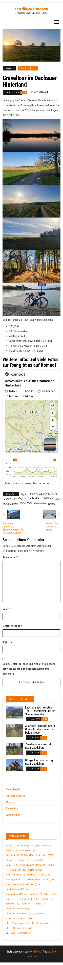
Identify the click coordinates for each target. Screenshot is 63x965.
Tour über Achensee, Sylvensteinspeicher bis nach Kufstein (13, 528)
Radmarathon (14, 894)
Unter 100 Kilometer (17, 908)
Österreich (25, 918)
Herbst (40, 865)
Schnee (49, 894)
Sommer (12, 899)
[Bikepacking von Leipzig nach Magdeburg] (14, 764)
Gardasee (12, 865)
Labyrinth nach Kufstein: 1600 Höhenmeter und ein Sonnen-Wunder (40, 711)
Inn (51, 865)
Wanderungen (13, 814)
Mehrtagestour (15, 884)
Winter (51, 504)
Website (7, 642)
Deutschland (9, 499)
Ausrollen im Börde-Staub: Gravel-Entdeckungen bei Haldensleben (40, 729)
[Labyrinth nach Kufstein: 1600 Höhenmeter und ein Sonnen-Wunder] (14, 712)
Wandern (41, 913)
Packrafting (12, 808)
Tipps (41, 903)
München (33, 884)
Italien (20, 870)
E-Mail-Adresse (12, 625)
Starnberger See (29, 899)
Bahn (24, 850)
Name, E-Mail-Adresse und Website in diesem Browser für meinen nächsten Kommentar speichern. (29, 668)
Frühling (37, 860)
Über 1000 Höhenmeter (19, 928)
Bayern (24, 494)
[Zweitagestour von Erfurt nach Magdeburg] (14, 748)
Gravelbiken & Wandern (31, 9)
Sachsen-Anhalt (34, 894)
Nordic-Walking (15, 889)
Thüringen (27, 903)
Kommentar (10, 557)
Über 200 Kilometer (42, 923)
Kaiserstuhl (34, 870)
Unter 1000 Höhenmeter (33, 503)
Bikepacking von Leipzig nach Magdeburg (39, 761)
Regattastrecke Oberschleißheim (35, 498)
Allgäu (10, 845)
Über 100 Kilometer (17, 923)
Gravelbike (27, 865)
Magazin (10, 802)
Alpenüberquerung (28, 845)
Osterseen (32, 889)
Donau (11, 860)
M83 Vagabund (16, 879)
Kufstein (33, 874)
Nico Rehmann (41, 92)
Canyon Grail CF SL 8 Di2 (43, 493)
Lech (45, 874)
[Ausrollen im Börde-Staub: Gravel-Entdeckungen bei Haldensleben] (14, 730)
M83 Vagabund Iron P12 (40, 879)
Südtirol (46, 899)
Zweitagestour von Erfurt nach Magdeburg (39, 745)
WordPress (35, 951)
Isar (10, 870)
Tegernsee (12, 903)
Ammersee (47, 845)
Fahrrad (24, 860)
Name (7, 609)
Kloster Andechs (16, 874)
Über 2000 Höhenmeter (19, 933)
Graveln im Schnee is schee (51, 526)
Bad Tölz (12, 850)
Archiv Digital (13, 789)
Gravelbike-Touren (28, 68)
